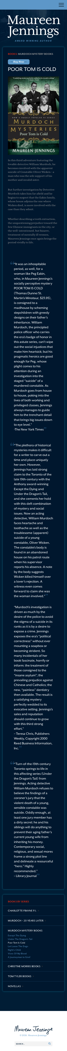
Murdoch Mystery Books (35, 54)
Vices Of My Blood (17, 953)
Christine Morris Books (24, 966)
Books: (13, 54)
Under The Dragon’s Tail (20, 939)
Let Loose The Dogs (18, 946)
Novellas (14, 986)
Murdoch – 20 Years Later (25, 920)
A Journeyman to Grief (19, 957)
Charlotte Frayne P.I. (22, 910)
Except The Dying (17, 935)
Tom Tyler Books (19, 976)
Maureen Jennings (33, 25)
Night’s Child (14, 950)
